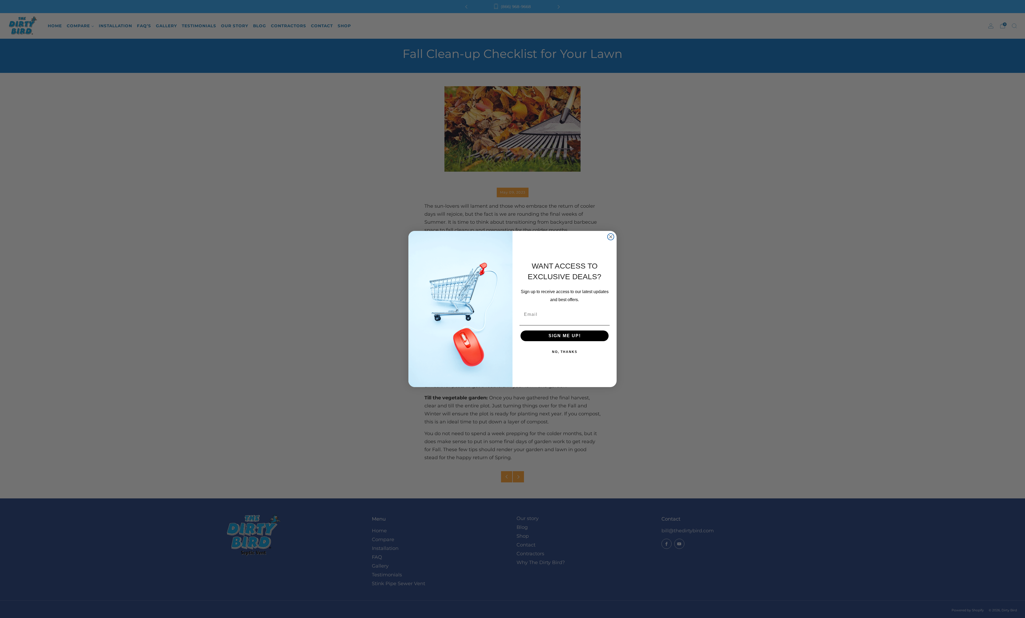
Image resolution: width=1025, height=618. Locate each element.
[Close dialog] (611, 237)
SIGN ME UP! (565, 335)
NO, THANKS (564, 352)
